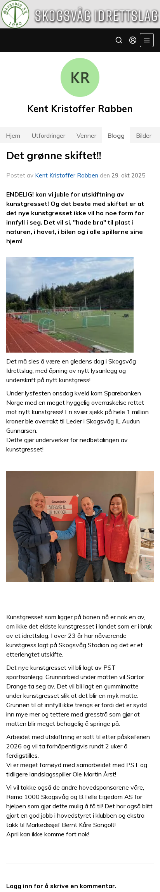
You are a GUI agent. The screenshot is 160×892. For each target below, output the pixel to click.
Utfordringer (48, 135)
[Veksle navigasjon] (147, 40)
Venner (86, 135)
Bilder (143, 135)
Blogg (116, 135)
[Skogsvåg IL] (80, 14)
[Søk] (119, 40)
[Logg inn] (133, 40)
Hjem (13, 135)
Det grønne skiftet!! (53, 155)
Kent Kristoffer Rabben (66, 175)
